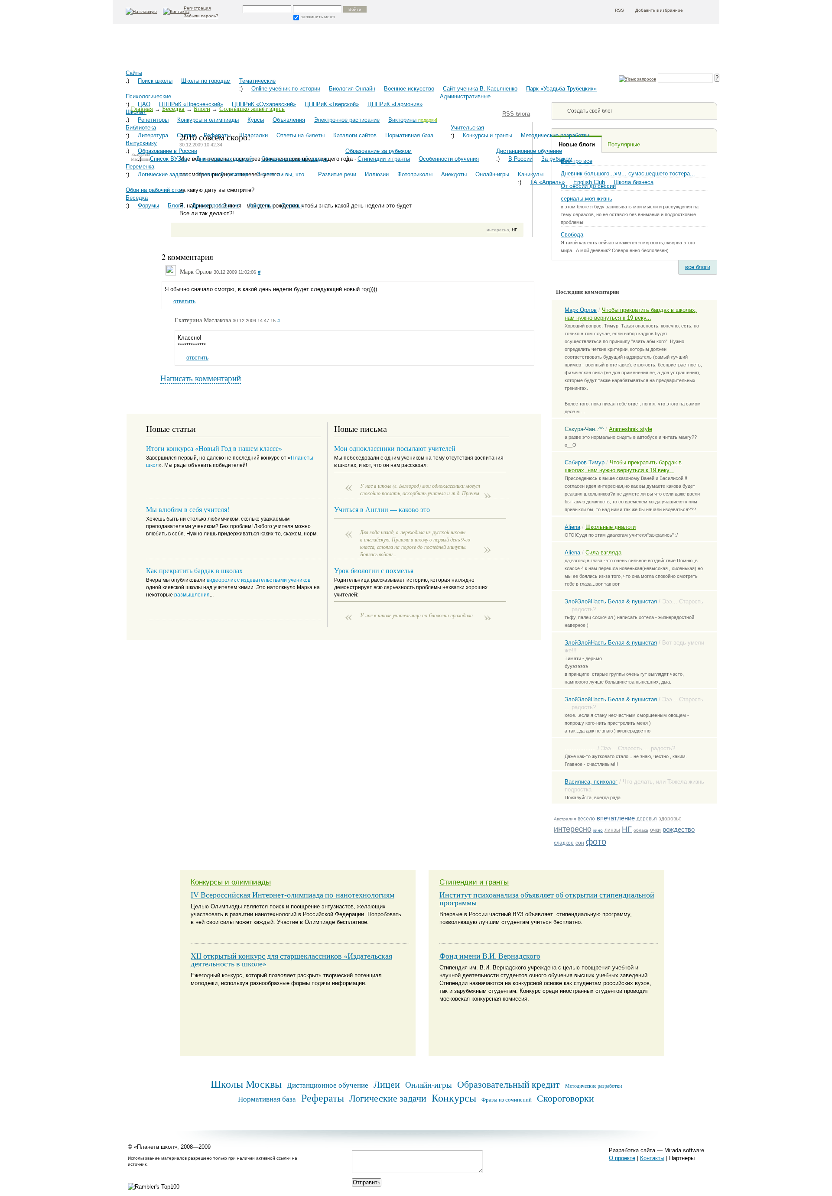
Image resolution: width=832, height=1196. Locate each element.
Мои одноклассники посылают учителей (394, 448)
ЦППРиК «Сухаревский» (264, 104)
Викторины (412, 120)
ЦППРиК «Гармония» (394, 104)
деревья (647, 819)
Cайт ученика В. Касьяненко (480, 88)
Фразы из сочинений (506, 1099)
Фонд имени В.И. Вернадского (489, 955)
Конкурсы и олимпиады (208, 120)
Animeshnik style (630, 429)
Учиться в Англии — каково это (382, 509)
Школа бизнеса (633, 182)
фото (596, 841)
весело (586, 819)
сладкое (564, 843)
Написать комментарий (200, 378)
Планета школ (169, 50)
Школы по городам (206, 81)
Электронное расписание (347, 120)
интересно (573, 829)
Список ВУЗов (168, 159)
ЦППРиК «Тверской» (332, 104)
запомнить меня (318, 16)
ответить (184, 301)
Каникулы (530, 174)
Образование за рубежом (378, 151)
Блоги (175, 205)
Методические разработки (555, 135)
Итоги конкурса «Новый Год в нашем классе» (214, 448)
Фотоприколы (414, 174)
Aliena (572, 527)
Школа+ (136, 112)
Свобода (572, 234)
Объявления (289, 120)
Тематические (257, 81)
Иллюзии (377, 174)
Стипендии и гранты (384, 159)
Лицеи (387, 1084)
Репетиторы (153, 120)
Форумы (148, 205)
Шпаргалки (253, 135)
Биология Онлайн (352, 88)
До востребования (216, 205)
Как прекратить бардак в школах (194, 570)
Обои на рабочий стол (155, 190)
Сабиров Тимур (584, 462)
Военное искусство (409, 88)
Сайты (134, 73)
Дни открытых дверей (224, 159)
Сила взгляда (603, 552)
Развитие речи (337, 174)
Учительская (467, 127)
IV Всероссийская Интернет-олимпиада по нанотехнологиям (292, 894)
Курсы (255, 120)
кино (598, 830)
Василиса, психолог (591, 781)
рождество (679, 829)
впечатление (616, 818)
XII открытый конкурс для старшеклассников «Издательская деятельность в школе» (291, 959)
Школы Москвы (246, 1083)
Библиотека (141, 127)
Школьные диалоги (610, 527)
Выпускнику (141, 143)
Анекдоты (454, 174)
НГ (627, 829)
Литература (153, 135)
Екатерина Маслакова (203, 320)
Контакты (260, 205)
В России (520, 159)
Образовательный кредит (294, 159)
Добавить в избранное (659, 10)
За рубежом (556, 159)
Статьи (186, 135)
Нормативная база (409, 135)
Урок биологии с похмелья (373, 570)
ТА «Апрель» (547, 182)
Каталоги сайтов (355, 135)
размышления (192, 595)
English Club (589, 182)
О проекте (622, 1158)
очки (655, 830)
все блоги (697, 267)
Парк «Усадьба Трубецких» (561, 88)
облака (641, 830)
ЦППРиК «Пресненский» (191, 104)
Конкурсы (454, 1097)
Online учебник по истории (285, 88)
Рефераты (217, 135)
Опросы (291, 205)
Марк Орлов (581, 310)
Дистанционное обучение (529, 151)
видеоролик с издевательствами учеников (258, 580)
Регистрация (197, 8)
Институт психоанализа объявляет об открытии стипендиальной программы (546, 898)
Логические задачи (163, 174)
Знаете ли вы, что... (283, 174)
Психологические (148, 96)
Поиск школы (155, 81)
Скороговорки (565, 1098)
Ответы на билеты (300, 135)
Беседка (137, 197)
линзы (612, 830)
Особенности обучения (449, 159)
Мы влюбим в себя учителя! (187, 509)
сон (579, 843)
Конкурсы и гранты (487, 135)
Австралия (565, 819)
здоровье (670, 819)
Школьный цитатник (222, 174)
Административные (465, 96)
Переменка (140, 166)
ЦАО (144, 104)
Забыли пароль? (201, 15)
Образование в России (167, 151)
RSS (619, 10)
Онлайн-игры (492, 174)
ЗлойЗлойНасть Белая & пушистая (611, 601)
